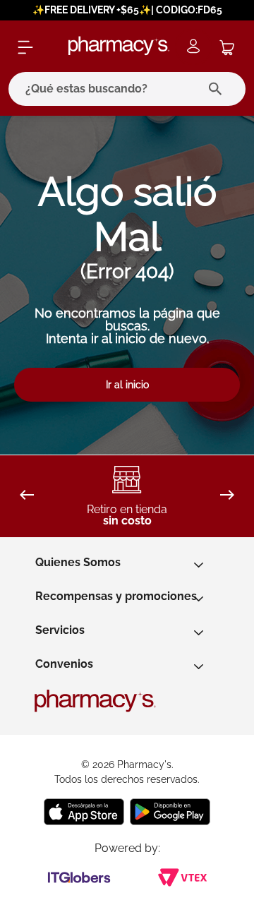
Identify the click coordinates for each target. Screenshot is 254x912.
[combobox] (127, 89)
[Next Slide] (227, 496)
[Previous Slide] (27, 496)
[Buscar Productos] (218, 89)
